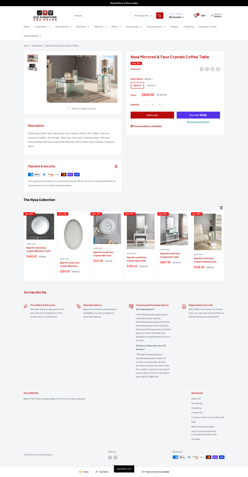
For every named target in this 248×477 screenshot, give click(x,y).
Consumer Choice (208, 26)
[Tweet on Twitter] (213, 69)
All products (37, 45)
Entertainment (154, 26)
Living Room (40, 26)
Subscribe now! (124, 468)
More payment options (198, 121)
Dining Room (62, 26)
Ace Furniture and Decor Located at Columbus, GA (204, 433)
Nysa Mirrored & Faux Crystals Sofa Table (170, 255)
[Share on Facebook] (202, 69)
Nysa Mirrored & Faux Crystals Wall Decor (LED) (38, 249)
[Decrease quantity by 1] (145, 104)
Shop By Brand (31, 35)
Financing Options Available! (147, 126)
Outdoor (174, 26)
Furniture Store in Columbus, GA (207, 417)
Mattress (98, 26)
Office (115, 26)
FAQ (193, 421)
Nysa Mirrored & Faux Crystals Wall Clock (103, 254)
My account (175, 17)
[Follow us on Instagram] (115, 457)
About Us (196, 398)
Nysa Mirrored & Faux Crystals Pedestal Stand (205, 260)
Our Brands (197, 403)
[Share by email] (218, 69)
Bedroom (81, 26)
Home (26, 26)
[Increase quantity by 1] (160, 104)
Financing (189, 26)
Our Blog (195, 439)
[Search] (159, 15)
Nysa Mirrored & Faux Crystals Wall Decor (70, 264)
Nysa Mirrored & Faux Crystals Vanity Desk (137, 259)
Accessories (132, 26)
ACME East (136, 69)
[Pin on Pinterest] (207, 69)
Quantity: (135, 104)
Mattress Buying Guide (202, 426)
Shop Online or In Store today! (124, 3)
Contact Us (197, 412)
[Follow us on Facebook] (110, 457)
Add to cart (152, 115)
